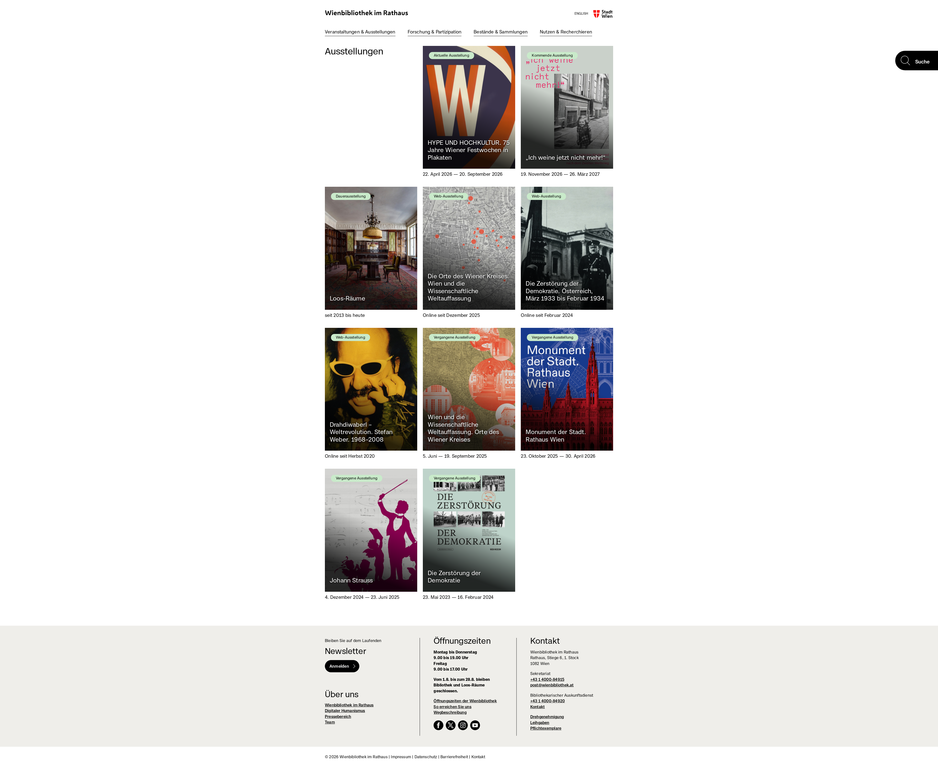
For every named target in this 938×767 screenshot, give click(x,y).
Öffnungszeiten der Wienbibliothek (465, 701)
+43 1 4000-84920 (547, 701)
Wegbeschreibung (450, 712)
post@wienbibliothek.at (552, 685)
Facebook (438, 725)
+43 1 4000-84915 (547, 679)
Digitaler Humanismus (345, 710)
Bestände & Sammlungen (501, 32)
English (581, 13)
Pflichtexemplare (546, 728)
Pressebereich (338, 716)
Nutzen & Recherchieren (566, 32)
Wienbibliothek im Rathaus (366, 13)
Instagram (463, 725)
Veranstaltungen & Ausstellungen (360, 32)
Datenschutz (426, 756)
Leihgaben (539, 722)
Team (330, 722)
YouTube (475, 725)
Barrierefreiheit (454, 756)
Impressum (401, 756)
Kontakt (537, 706)
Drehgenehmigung (547, 716)
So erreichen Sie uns (452, 706)
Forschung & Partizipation (435, 32)
